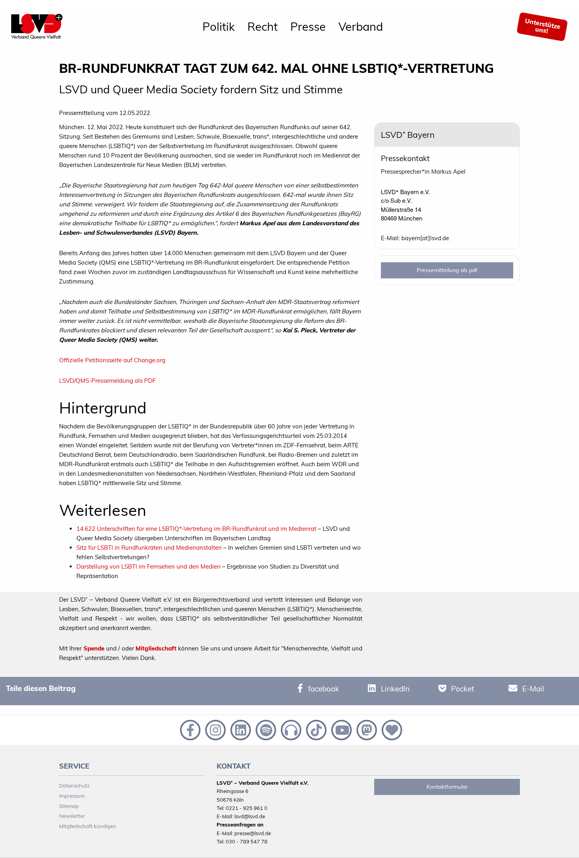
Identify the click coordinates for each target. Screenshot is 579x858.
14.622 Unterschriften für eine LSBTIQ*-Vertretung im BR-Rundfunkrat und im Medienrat (196, 528)
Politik (218, 26)
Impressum (72, 796)
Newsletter (72, 816)
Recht (262, 26)
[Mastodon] (366, 729)
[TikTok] (315, 729)
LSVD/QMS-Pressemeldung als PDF (107, 380)
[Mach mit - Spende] (390, 729)
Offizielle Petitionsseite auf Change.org (112, 360)
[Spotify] (265, 729)
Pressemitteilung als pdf (447, 270)
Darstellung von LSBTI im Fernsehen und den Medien (148, 566)
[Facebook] (189, 729)
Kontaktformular (447, 786)
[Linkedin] (239, 729)
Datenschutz (74, 785)
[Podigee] (290, 729)
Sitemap (69, 806)
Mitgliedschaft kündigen (87, 826)
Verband (360, 26)
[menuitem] (218, 27)
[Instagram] (214, 729)
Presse (308, 26)
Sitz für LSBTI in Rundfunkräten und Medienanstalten (149, 547)
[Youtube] (340, 729)
